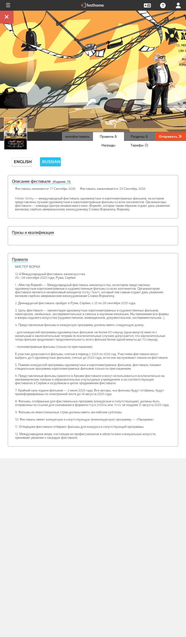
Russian (51, 161)
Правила (20, 259)
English (23, 161)
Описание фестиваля (41, 181)
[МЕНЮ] (8, 5)
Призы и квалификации (33, 232)
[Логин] (178, 5)
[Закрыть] (7, 17)
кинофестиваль (77, 136)
